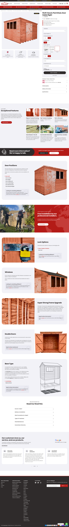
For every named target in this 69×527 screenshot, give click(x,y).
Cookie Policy (14, 491)
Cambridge (26, 502)
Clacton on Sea (26, 520)
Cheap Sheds (14, 483)
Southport (25, 513)
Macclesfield (26, 517)
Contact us (53, 153)
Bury (24, 516)
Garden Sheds (9, 3)
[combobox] (60, 4)
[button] (67, 3)
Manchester (26, 488)
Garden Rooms (32, 3)
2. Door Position (54, 33)
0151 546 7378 (30, 0)
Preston (25, 494)
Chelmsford (26, 506)
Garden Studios (40, 3)
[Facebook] (35, 482)
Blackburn (25, 509)
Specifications (45, 91)
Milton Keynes (26, 503)
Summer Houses (17, 3)
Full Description (45, 85)
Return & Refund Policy (16, 496)
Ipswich (25, 497)
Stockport (25, 508)
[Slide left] (32, 466)
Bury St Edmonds (27, 500)
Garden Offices (25, 3)
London (25, 486)
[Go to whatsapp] (66, 524)
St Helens (25, 496)
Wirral (25, 490)
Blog (2, 483)
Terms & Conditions (16, 497)
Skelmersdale (26, 519)
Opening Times (22, 0)
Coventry (25, 485)
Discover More (5, 122)
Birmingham (26, 482)
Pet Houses (55, 3)
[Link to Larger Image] (20, 30)
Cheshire (25, 483)
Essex (25, 491)
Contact (2, 485)
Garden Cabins (48, 3)
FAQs (2, 486)
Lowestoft (25, 514)
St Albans (25, 499)
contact (17, 194)
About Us (2, 482)
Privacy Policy (14, 494)
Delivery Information (46, 88)
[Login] (65, 3)
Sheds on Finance (15, 485)
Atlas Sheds (4, 4)
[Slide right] (37, 466)
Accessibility (14, 490)
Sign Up (63, 485)
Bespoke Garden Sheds (16, 482)
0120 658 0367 (49, 0)
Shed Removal (15, 488)
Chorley (25, 511)
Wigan (25, 505)
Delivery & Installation (16, 493)
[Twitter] (38, 482)
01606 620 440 (38, 0)
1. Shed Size (46, 28)
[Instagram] (40, 482)
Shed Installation (15, 486)
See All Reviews (4, 445)
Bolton (25, 493)
